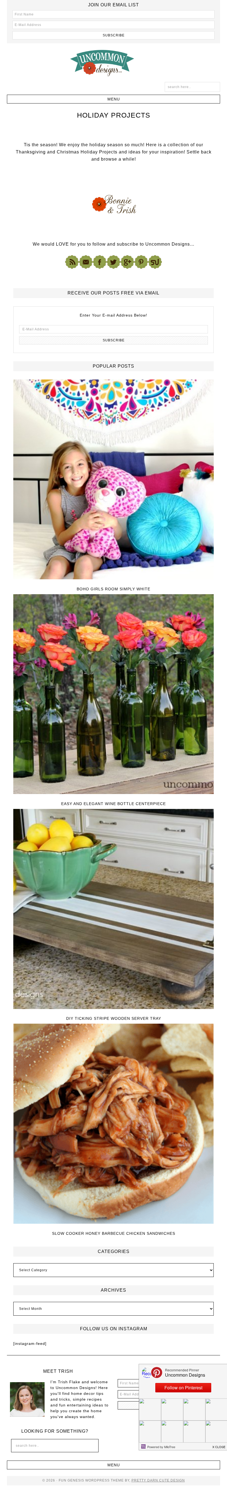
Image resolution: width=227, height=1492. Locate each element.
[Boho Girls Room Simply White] (113, 479)
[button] (113, 99)
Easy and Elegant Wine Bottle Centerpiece (113, 803)
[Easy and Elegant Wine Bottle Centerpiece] (113, 694)
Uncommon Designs (113, 62)
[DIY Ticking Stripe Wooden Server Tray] (113, 909)
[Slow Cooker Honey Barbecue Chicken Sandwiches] (113, 1124)
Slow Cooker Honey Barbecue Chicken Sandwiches (113, 1233)
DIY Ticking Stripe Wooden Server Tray (113, 1018)
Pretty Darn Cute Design (158, 1480)
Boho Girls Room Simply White (113, 589)
